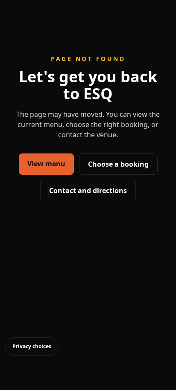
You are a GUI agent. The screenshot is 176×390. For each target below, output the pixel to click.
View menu (46, 163)
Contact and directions (88, 190)
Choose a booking (118, 164)
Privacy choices (31, 346)
